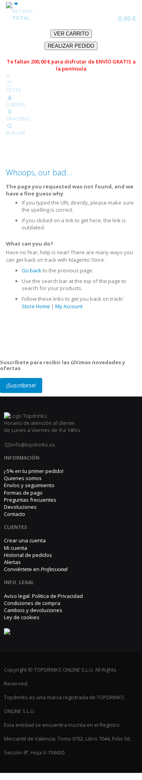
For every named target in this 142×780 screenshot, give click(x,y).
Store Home (36, 306)
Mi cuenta (15, 547)
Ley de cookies (21, 617)
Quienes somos (23, 478)
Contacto (14, 514)
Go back (31, 270)
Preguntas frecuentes (30, 499)
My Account (68, 306)
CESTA (13, 89)
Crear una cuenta (25, 540)
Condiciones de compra (32, 603)
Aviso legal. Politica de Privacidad (43, 595)
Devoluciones (20, 506)
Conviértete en (35, 569)
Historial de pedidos (28, 554)
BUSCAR (15, 132)
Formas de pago (23, 492)
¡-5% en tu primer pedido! (34, 471)
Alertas (12, 562)
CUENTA (15, 104)
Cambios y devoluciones (33, 610)
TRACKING (18, 118)
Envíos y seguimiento (29, 485)
